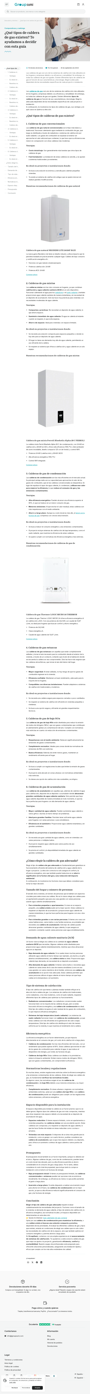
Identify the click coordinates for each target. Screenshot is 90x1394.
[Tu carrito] (78, 4)
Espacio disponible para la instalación (14, 185)
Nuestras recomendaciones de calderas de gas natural (15, 83)
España (80, 1374)
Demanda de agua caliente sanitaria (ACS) (14, 170)
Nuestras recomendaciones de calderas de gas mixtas (15, 102)
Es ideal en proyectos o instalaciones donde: (15, 80)
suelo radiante (72, 292)
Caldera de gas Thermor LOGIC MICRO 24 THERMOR (15, 125)
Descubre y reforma (10, 20)
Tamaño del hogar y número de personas (14, 166)
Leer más (12, 1382)
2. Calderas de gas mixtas (14, 91)
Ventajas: (12, 76)
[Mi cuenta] (83, 4)
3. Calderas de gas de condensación (14, 110)
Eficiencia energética (14, 178)
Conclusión (12, 193)
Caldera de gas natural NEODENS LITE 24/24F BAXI (15, 87)
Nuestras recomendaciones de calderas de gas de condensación (15, 121)
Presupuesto (12, 189)
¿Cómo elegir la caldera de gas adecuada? (13, 163)
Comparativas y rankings (14, 28)
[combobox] (45, 11)
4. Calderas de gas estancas (14, 129)
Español (80, 1378)
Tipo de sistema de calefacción (14, 174)
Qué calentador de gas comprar (55, 1218)
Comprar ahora (31, 275)
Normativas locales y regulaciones (14, 182)
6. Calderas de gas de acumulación (14, 151)
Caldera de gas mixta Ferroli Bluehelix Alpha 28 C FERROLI (15, 106)
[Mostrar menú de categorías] (6, 4)
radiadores (59, 292)
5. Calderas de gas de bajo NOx (14, 140)
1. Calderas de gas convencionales (14, 72)
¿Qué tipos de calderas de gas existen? (13, 68)
